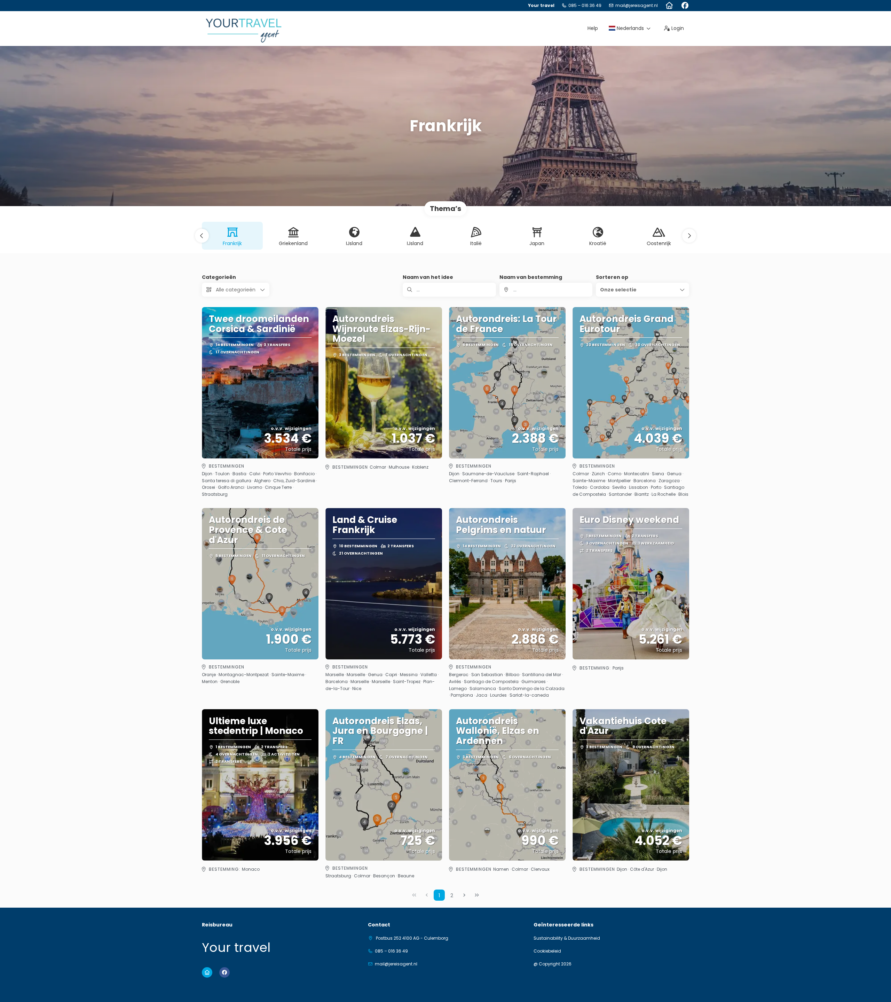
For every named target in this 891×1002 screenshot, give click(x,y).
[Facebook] (684, 5)
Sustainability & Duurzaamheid (567, 938)
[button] (202, 236)
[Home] (669, 5)
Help (593, 28)
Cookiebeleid (547, 951)
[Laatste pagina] (476, 895)
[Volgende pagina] (464, 895)
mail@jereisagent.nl (636, 5)
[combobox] (546, 290)
